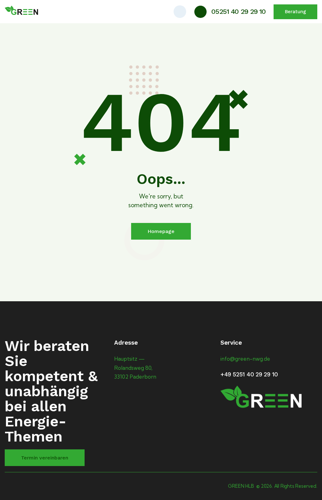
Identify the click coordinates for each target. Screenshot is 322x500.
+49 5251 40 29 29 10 (249, 374)
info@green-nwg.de (245, 358)
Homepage (161, 231)
